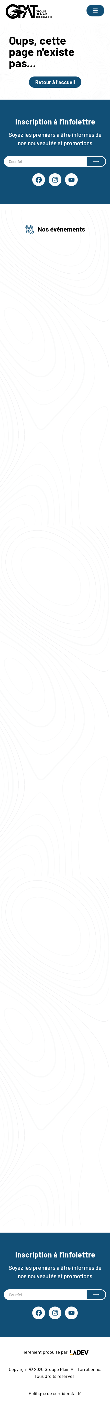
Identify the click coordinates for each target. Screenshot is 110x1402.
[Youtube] (71, 179)
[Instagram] (55, 179)
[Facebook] (38, 179)
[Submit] (96, 161)
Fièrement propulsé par (45, 1352)
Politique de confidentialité (55, 1393)
